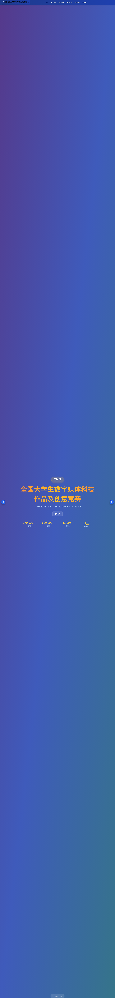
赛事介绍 (53, 2)
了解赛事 (57, 514)
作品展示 (69, 2)
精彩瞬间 (77, 2)
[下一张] (112, 502)
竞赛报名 (84, 2)
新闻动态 (61, 2)
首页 (47, 2)
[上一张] (3, 502)
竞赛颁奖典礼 (57, 850)
